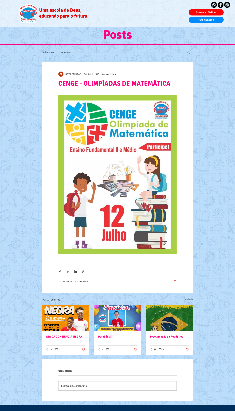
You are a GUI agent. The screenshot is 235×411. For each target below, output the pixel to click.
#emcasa (65, 52)
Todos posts (48, 52)
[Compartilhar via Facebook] (59, 271)
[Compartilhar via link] (83, 271)
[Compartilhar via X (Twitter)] (67, 271)
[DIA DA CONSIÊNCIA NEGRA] (65, 318)
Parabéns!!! (105, 336)
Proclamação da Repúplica (166, 336)
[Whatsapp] (214, 5)
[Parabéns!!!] (117, 318)
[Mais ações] (175, 74)
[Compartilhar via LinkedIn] (75, 271)
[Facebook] (220, 5)
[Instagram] (227, 5)
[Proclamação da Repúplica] (169, 318)
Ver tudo (189, 299)
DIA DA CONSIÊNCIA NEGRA (64, 336)
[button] (188, 52)
